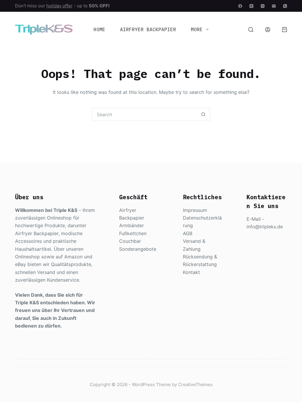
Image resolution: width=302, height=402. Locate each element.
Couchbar (130, 241)
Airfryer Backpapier (148, 29)
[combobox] (144, 114)
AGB (187, 233)
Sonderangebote (137, 249)
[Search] (250, 29)
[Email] (274, 6)
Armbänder (131, 225)
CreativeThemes (195, 384)
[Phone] (285, 6)
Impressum (195, 210)
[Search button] (203, 114)
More (197, 29)
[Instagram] (263, 6)
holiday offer (59, 6)
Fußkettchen (133, 233)
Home (99, 29)
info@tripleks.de (265, 227)
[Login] (267, 29)
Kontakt (191, 272)
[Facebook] (240, 6)
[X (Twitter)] (251, 6)
